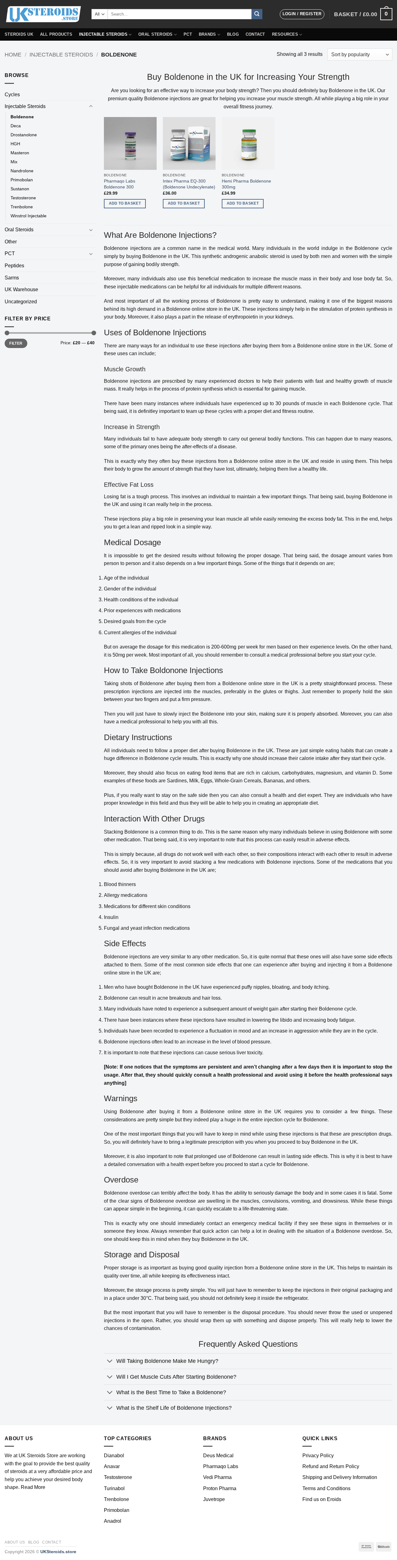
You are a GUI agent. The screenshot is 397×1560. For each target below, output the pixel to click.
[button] (302, 14)
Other (11, 241)
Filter (15, 343)
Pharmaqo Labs (220, 1466)
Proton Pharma (219, 1488)
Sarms (12, 277)
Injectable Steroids (103, 34)
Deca (16, 125)
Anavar (112, 1466)
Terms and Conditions (326, 1488)
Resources (285, 34)
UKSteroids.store (58, 1551)
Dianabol (114, 1455)
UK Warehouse (21, 289)
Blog (233, 34)
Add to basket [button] (125, 203)
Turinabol (114, 1488)
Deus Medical (218, 1455)
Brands (207, 34)
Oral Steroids (155, 34)
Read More (33, 1487)
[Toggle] (91, 106)
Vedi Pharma (217, 1477)
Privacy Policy (318, 1455)
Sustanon (20, 188)
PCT (188, 34)
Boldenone (22, 116)
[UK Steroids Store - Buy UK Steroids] (43, 14)
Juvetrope (214, 1499)
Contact (255, 34)
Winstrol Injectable (29, 215)
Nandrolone (22, 170)
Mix (14, 161)
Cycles (12, 94)
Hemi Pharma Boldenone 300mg (246, 184)
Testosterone (23, 197)
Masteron (20, 152)
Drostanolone (24, 134)
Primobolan (22, 179)
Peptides (14, 265)
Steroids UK (19, 34)
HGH (15, 143)
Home (13, 54)
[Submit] (257, 14)
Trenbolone (22, 206)
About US (15, 1542)
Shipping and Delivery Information (339, 1477)
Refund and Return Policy (330, 1466)
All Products (56, 34)
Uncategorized (21, 301)
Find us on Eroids (321, 1499)
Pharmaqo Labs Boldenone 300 (119, 184)
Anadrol (112, 1521)
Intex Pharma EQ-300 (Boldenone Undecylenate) (189, 184)
